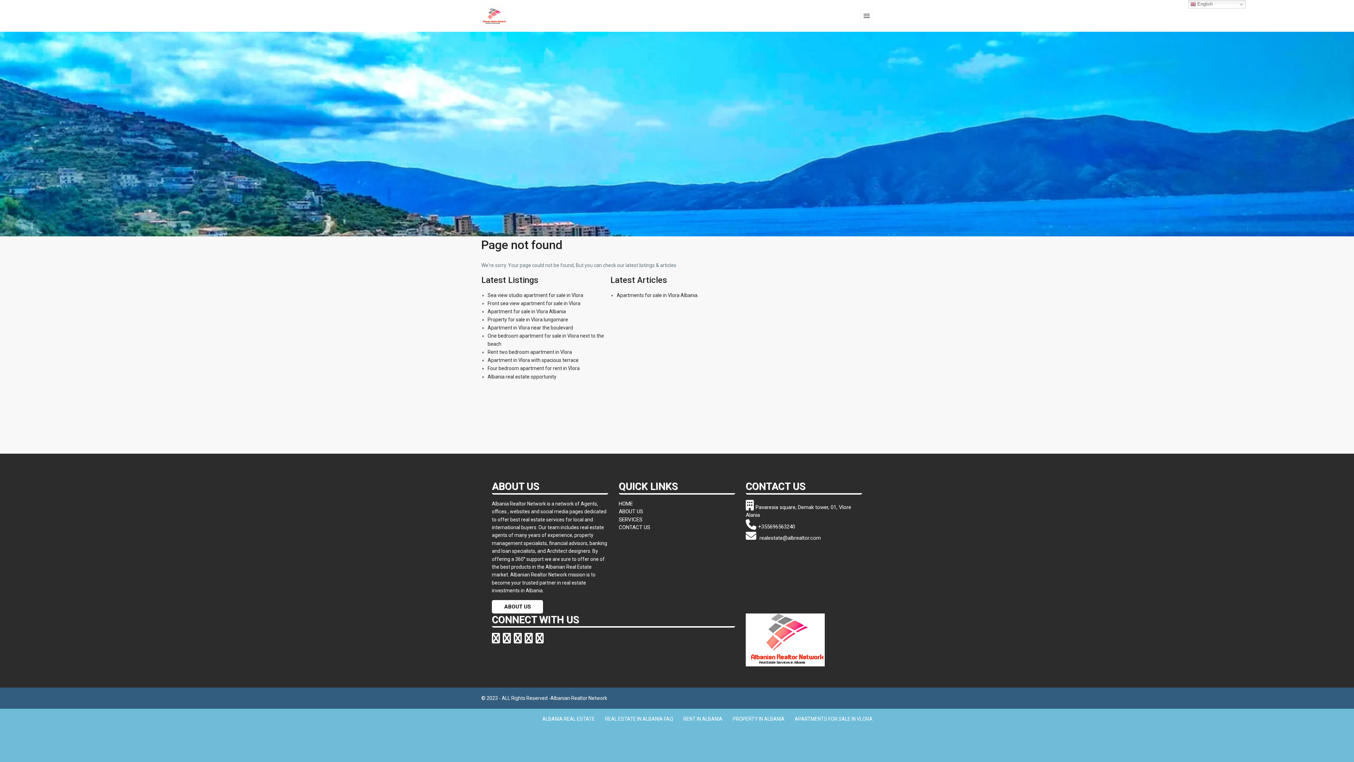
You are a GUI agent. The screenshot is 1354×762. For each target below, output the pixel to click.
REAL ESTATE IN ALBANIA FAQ (639, 719)
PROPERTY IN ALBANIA (759, 719)
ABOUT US (517, 607)
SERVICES (630, 519)
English (1204, 4)
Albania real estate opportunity (522, 377)
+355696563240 (776, 527)
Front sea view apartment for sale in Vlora (534, 303)
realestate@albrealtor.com (789, 538)
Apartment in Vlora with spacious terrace (533, 360)
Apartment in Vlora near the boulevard (530, 328)
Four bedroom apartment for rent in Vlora (534, 368)
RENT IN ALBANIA (702, 719)
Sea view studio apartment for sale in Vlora (535, 295)
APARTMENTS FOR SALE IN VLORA (834, 719)
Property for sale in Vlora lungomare (528, 319)
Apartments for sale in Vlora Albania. (658, 295)
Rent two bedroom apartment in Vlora (530, 352)
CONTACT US (634, 527)
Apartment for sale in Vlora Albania (527, 311)
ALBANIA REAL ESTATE (568, 719)
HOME (626, 504)
